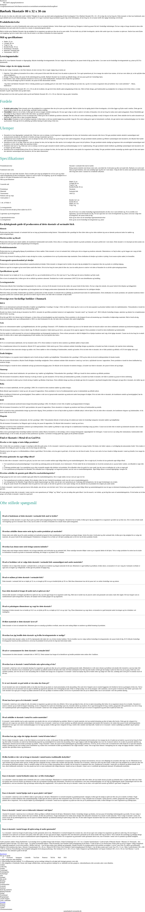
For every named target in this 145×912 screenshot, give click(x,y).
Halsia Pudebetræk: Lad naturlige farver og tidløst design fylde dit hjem (38, 842)
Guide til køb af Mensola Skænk (110, 842)
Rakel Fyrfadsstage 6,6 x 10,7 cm (71, 842)
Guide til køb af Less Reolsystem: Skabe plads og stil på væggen (111, 843)
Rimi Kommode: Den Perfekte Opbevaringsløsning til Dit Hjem (69, 843)
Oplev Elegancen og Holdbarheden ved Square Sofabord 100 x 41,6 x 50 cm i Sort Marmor (104, 849)
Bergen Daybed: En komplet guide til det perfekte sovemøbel (91, 845)
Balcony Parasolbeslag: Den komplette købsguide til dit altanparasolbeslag (29, 849)
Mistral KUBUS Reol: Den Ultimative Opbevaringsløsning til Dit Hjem (69, 847)
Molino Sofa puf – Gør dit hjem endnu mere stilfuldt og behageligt (50, 845)
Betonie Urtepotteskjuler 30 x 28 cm (34, 847)
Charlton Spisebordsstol (91, 842)
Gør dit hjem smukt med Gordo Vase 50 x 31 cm (108, 847)
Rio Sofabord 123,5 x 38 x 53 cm (64, 849)
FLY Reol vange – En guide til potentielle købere (33, 843)
